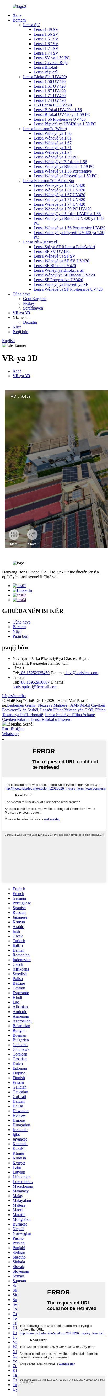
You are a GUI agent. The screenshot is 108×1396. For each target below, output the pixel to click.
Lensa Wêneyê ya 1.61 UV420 (59, 190)
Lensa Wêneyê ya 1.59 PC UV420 (62, 209)
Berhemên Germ (21, 705)
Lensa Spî (31, 25)
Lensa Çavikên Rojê (50, 62)
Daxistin (30, 322)
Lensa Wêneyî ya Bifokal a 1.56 (60, 161)
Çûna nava (21, 294)
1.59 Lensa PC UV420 (53, 105)
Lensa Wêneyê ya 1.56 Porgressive (63, 171)
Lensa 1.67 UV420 (50, 91)
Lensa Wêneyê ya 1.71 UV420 (59, 199)
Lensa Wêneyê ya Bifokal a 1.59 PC (64, 166)
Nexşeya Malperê (52, 705)
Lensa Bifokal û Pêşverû (51, 719)
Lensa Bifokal (45, 67)
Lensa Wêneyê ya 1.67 (53, 143)
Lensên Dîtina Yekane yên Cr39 (66, 710)
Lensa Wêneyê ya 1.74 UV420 (59, 204)
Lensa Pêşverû (46, 72)
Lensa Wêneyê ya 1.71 (53, 147)
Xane (17, 15)
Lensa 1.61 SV (46, 39)
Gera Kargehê (34, 298)
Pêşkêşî (29, 303)
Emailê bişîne (13, 729)
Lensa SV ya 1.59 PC (52, 58)
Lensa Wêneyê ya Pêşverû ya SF (61, 284)
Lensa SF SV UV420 (51, 251)
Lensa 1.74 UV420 (50, 100)
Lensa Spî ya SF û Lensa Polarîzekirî (64, 246)
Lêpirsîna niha (14, 696)
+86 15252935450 (34, 672)
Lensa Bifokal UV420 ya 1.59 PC (62, 114)
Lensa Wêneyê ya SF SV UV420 (61, 261)
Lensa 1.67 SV (46, 43)
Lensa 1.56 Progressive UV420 (60, 119)
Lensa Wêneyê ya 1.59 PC (56, 157)
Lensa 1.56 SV (46, 34)
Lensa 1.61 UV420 (50, 86)
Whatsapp (10, 733)
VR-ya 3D (21, 313)
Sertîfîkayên (33, 308)
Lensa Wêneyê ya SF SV (54, 256)
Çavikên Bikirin (15, 719)
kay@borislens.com (81, 672)
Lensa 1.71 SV (46, 48)
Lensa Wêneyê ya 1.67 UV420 (59, 195)
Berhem (19, 20)
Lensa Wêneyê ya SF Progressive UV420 (68, 289)
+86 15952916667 (34, 682)
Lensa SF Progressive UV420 (58, 280)
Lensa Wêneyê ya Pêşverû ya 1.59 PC (65, 176)
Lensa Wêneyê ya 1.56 (53, 133)
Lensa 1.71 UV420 (50, 95)
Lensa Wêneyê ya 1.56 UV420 (59, 185)
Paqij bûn (20, 331)
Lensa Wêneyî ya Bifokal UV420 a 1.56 (67, 213)
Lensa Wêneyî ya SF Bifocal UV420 (64, 275)
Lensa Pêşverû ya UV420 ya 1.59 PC (65, 124)
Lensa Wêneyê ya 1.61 (53, 138)
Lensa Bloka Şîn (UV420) (45, 76)
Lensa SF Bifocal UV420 (55, 265)
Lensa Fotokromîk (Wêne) (45, 128)
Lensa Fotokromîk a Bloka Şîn (48, 180)
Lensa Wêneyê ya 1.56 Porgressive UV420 (69, 228)
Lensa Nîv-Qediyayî (40, 242)
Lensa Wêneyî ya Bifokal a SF (59, 270)
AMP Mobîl (80, 705)
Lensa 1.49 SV (46, 29)
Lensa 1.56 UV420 (50, 81)
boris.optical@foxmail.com (35, 687)
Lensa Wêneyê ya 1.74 (53, 152)
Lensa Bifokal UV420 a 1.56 (58, 110)
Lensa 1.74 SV (46, 53)
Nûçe (17, 327)
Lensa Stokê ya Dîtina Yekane (70, 714)
